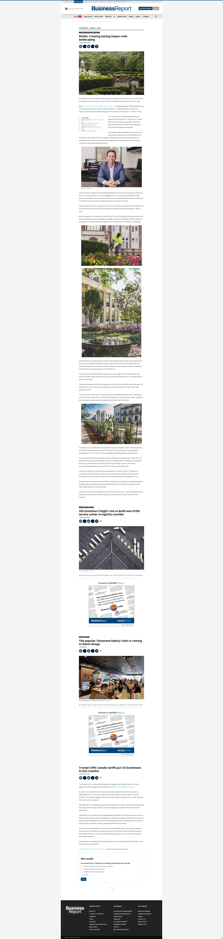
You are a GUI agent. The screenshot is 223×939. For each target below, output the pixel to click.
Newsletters (122, 16)
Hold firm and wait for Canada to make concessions (98, 866)
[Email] (92, 46)
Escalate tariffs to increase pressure (94, 872)
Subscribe (94, 1)
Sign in (121, 583)
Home (66, 21)
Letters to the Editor (96, 914)
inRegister (117, 919)
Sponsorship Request (145, 914)
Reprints (110, 1)
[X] (156, 1)
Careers (140, 916)
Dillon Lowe (83, 647)
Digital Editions (94, 929)
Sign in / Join (68, 1)
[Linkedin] (154, 1)
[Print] (96, 46)
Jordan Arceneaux (85, 517)
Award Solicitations (120, 1)
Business (81, 507)
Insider (91, 507)
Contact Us (102, 1)
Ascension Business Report (122, 914)
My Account (78, 1)
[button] (156, 17)
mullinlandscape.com (91, 130)
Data (77, 16)
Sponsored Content (74, 21)
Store (91, 919)
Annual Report (84, 21)
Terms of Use (142, 924)
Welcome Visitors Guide (121, 929)
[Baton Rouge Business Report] (111, 8)
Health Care (99, 16)
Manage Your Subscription (97, 924)
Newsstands (93, 927)
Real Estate (88, 16)
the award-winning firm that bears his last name (99, 106)
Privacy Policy (142, 921)
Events (138, 16)
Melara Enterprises (144, 911)
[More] (101, 521)
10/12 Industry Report (120, 921)
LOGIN (156, 8)
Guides (131, 16)
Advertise (87, 1)
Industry (108, 16)
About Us (92, 911)
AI (114, 16)
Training (146, 16)
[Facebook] (151, 1)
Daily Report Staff (85, 774)
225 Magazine (118, 916)
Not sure (86, 874)
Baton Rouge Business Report (123, 911)
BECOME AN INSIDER (145, 8)
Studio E (116, 927)
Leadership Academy (120, 924)
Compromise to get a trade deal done (94, 869)
